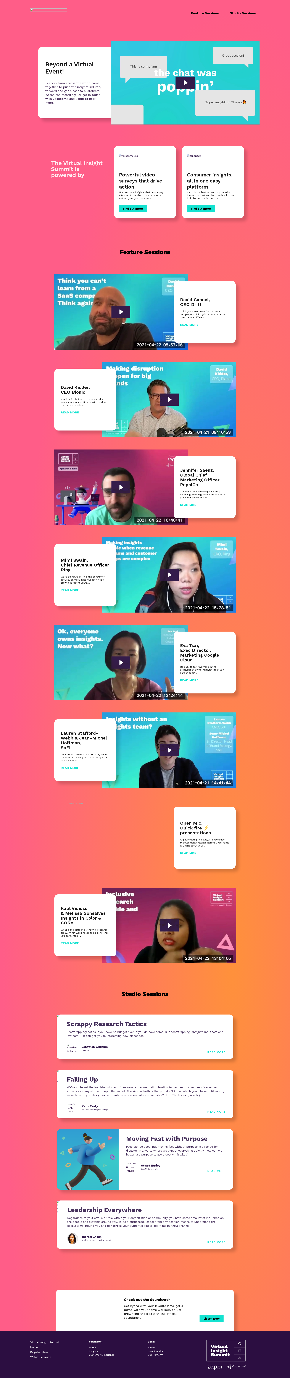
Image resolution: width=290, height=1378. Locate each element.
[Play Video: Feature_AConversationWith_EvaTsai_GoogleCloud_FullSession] (120, 662)
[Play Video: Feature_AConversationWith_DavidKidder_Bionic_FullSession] (169, 400)
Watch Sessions (40, 1357)
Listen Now (211, 1318)
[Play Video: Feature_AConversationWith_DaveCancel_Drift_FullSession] (120, 312)
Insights (93, 1351)
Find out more (133, 208)
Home (34, 1347)
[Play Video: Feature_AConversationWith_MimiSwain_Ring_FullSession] (169, 575)
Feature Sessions (205, 13)
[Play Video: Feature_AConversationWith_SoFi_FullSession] (169, 750)
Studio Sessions (243, 13)
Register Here (39, 1352)
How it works (155, 1351)
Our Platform (155, 1354)
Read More (189, 324)
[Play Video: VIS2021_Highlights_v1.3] (185, 83)
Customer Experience (101, 1354)
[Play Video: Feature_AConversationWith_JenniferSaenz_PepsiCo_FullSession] (120, 487)
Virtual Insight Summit (45, 1342)
